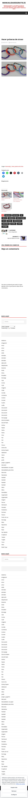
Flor (2, 437)
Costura (3, 397)
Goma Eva (3, 447)
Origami (3, 500)
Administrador (13, 42)
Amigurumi (4, 343)
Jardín (2, 460)
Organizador (4, 495)
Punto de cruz (4, 517)
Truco (2, 542)
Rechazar (14, 791)
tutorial (5, 226)
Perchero (3, 512)
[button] (26, 13)
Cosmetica (4, 395)
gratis (4, 218)
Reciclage (3, 520)
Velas (2, 544)
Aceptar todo (14, 787)
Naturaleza (4, 475)
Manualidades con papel (7, 467)
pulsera (13, 223)
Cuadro (3, 402)
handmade (11, 218)
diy (21, 215)
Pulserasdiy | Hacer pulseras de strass (14, 166)
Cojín (2, 385)
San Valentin (4, 532)
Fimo (2, 435)
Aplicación (3, 363)
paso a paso (6, 223)
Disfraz (3, 425)
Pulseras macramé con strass (6, 210)
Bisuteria (3, 368)
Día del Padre (4, 422)
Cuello (2, 405)
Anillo (2, 353)
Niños (2, 487)
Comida (3, 393)
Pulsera (3, 515)
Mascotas (3, 472)
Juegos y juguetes (5, 462)
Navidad (3, 477)
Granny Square (5, 450)
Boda (2, 370)
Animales (3, 355)
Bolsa (2, 373)
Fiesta (2, 432)
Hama (2, 455)
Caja (2, 380)
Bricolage (3, 378)
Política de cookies (20, 784)
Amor (2, 345)
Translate (13, 328)
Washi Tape (4, 547)
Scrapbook (4, 534)
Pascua (3, 502)
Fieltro (3, 430)
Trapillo (3, 539)
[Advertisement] (14, 27)
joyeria (9, 221)
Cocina (3, 383)
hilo (4, 221)
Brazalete (3, 375)
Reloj (2, 522)
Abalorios (3, 340)
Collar (2, 390)
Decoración (4, 407)
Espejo (3, 427)
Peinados (3, 507)
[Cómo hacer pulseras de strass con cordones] (18, 195)
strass (19, 223)
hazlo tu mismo (21, 218)
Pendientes (4, 510)
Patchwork (4, 505)
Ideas (2, 457)
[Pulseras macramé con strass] (6, 206)
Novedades (4, 492)
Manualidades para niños (7, 470)
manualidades (17, 221)
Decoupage (4, 417)
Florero (3, 445)
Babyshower (4, 365)
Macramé (3, 465)
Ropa (2, 527)
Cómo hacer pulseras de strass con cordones (17, 200)
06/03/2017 (5, 42)
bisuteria (15, 215)
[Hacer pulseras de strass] (6, 195)
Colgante (3, 388)
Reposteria (4, 524)
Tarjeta (3, 537)
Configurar (14, 794)
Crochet (3, 400)
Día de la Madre (5, 420)
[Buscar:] (14, 321)
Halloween (4, 452)
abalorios (8, 215)
